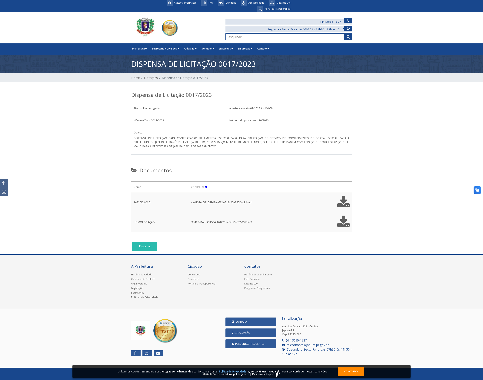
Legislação (137, 288)
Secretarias (137, 292)
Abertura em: (237, 108)
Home (135, 78)
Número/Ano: (142, 120)
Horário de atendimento (258, 274)
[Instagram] (4, 191)
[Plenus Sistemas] (278, 374)
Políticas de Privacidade (144, 297)
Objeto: (138, 132)
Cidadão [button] (189, 48)
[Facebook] (4, 183)
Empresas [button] (244, 48)
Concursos (194, 274)
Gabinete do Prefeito (143, 279)
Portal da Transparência (201, 283)
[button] (206, 187)
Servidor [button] (207, 48)
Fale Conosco (252, 279)
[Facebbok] (136, 353)
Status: (138, 108)
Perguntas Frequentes (257, 288)
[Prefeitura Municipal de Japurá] (155, 27)
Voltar (146, 246)
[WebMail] (158, 353)
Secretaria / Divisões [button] (165, 48)
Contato (241, 321)
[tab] (134, 180)
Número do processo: (242, 120)
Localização (251, 283)
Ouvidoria (193, 279)
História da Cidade (141, 274)
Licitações (151, 78)
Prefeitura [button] (138, 48)
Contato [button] (262, 48)
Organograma (139, 283)
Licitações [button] (225, 48)
